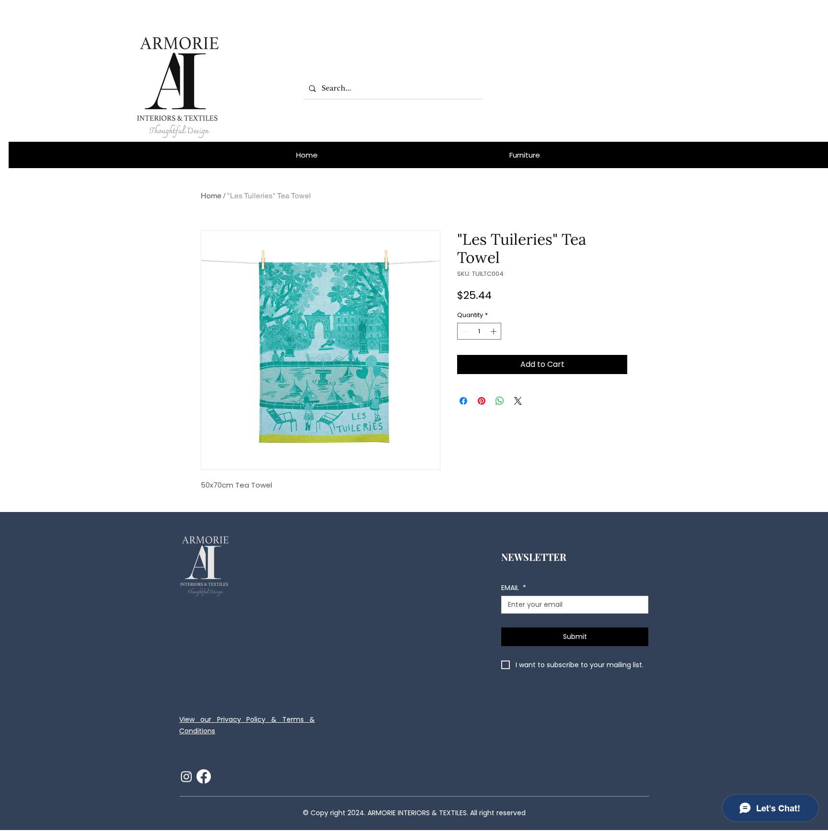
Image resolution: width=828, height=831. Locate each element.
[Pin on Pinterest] (481, 401)
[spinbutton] (479, 331)
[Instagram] (186, 776)
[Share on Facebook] (463, 401)
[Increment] (494, 331)
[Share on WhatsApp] (500, 401)
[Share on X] (518, 401)
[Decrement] (464, 331)
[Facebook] (203, 776)
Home (211, 195)
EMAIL (513, 588)
